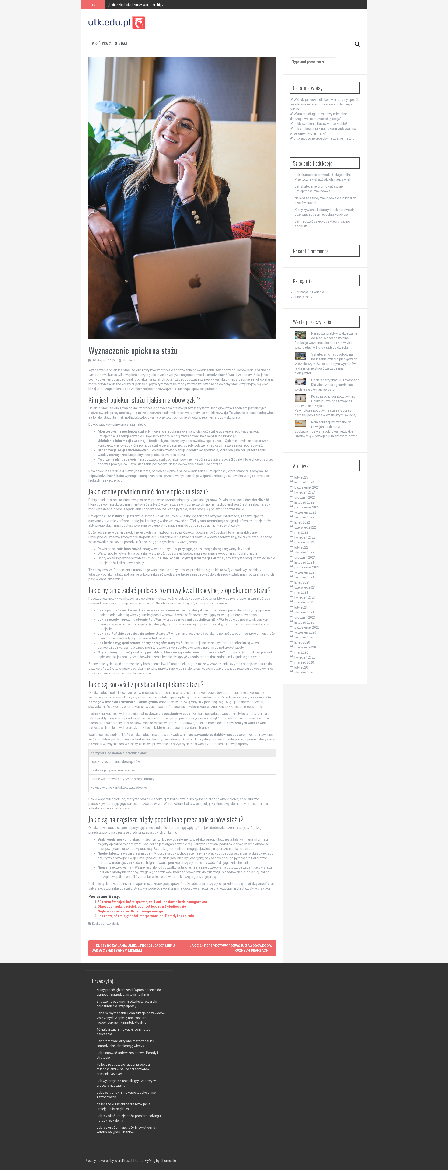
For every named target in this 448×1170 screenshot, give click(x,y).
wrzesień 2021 (305, 572)
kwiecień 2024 (304, 492)
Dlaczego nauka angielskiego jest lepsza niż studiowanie (142, 906)
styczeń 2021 (304, 612)
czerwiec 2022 (305, 527)
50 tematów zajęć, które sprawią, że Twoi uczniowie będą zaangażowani (153, 902)
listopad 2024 (304, 482)
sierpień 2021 (304, 577)
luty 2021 (301, 607)
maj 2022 (301, 532)
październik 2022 (307, 507)
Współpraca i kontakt (110, 43)
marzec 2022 (304, 542)
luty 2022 (301, 547)
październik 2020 (307, 627)
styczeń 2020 (304, 672)
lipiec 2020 (302, 642)
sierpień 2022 (304, 517)
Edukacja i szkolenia (105, 923)
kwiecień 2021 (304, 597)
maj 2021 (301, 592)
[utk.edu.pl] (117, 23)
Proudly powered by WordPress (108, 1161)
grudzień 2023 (305, 497)
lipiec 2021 (302, 582)
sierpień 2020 (304, 637)
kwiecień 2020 (304, 657)
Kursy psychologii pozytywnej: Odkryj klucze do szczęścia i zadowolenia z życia (325, 401)
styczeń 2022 (304, 552)
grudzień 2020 (305, 617)
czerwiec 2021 (305, 587)
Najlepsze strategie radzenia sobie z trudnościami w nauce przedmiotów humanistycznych (123, 1069)
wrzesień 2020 (305, 632)
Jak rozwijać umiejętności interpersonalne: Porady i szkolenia (146, 916)
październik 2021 (307, 567)
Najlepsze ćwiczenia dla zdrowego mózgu (130, 911)
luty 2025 (301, 477)
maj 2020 (301, 652)
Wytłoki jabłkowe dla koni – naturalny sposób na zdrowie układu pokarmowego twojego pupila (324, 104)
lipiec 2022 (302, 522)
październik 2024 (307, 487)
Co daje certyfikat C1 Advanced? (335, 380)
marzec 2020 (304, 662)
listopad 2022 (304, 502)
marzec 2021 (304, 602)
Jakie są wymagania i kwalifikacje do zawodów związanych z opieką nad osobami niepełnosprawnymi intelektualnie (131, 1017)
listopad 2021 (304, 562)
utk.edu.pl (128, 360)
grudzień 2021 (305, 557)
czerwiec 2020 (305, 647)
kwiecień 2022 (304, 537)
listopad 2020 (304, 622)
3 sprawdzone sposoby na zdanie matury (324, 138)
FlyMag (150, 1161)
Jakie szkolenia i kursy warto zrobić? (320, 124)
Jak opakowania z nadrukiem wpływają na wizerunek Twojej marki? (158, 4)
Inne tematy (303, 297)
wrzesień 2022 (305, 512)
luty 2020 (301, 667)
